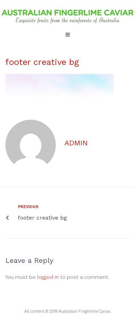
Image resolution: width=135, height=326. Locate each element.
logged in (48, 277)
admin (76, 142)
